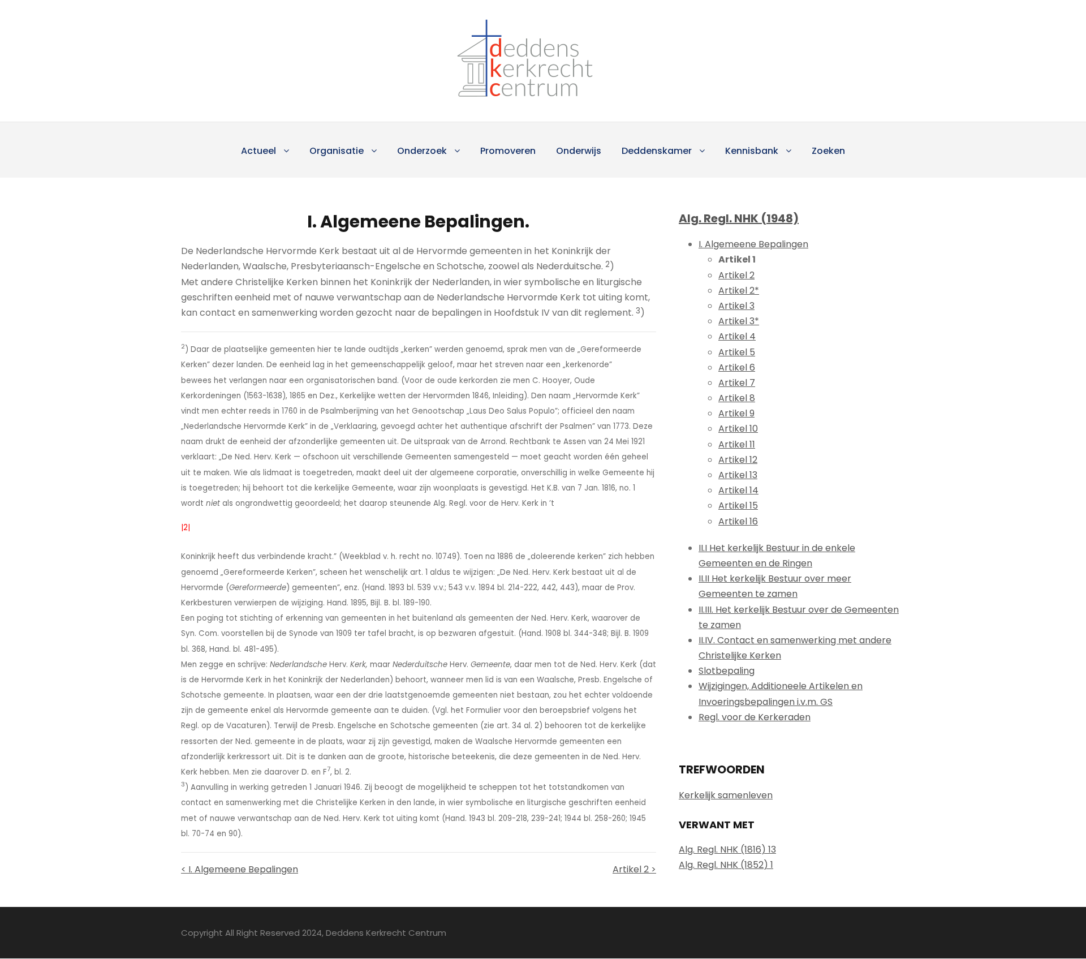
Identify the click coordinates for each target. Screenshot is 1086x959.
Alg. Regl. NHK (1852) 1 (726, 864)
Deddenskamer (657, 150)
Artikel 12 (737, 459)
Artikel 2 (736, 275)
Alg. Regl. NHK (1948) (739, 218)
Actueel (258, 150)
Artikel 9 (736, 413)
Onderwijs (578, 150)
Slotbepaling (727, 670)
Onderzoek (422, 150)
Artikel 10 (738, 428)
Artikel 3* (738, 321)
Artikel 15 (738, 505)
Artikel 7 (736, 382)
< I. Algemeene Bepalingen (239, 869)
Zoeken (828, 150)
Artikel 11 (736, 444)
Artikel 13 (737, 474)
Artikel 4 (737, 336)
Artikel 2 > (634, 869)
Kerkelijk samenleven (726, 795)
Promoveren (508, 150)
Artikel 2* (738, 290)
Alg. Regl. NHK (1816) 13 (727, 849)
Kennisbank (751, 150)
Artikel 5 (736, 352)
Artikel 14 (738, 490)
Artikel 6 (736, 367)
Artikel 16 (738, 521)
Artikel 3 (736, 305)
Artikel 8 (736, 398)
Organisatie (336, 150)
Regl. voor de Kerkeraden (755, 717)
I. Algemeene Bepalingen (753, 244)
